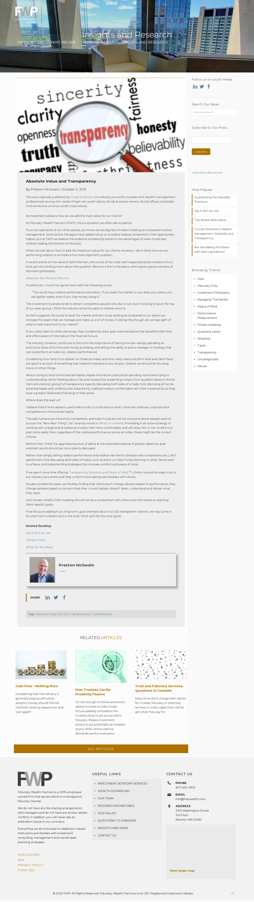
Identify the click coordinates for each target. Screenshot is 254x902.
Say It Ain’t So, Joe (38, 533)
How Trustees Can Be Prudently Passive (93, 692)
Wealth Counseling (114, 791)
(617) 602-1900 (185, 787)
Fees (200, 279)
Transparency (79, 614)
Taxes (201, 345)
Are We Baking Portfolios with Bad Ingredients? (211, 249)
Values (202, 366)
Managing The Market (212, 299)
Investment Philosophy (213, 292)
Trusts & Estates (82, 197)
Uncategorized (207, 359)
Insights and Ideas (113, 828)
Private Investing (209, 324)
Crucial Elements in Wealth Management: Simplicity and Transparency (213, 234)
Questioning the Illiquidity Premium (212, 199)
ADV (21, 860)
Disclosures (29, 854)
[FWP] (28, 17)
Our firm (63, 614)
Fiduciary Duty (46, 614)
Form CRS (26, 870)
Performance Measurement (207, 316)
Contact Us (107, 835)
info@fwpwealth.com (190, 799)
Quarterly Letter (209, 331)
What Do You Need (39, 547)
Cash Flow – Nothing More (37, 686)
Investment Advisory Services (122, 783)
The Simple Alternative (210, 220)
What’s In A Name (111, 423)
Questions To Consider (117, 820)
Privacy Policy (31, 865)
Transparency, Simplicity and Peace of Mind (100, 472)
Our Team (106, 798)
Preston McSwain (76, 565)
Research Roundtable (116, 805)
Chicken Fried (35, 540)
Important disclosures (207, 172)
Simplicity (203, 338)
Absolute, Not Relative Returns (47, 278)
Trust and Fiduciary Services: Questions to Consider (159, 688)
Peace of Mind (207, 306)
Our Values (107, 813)
